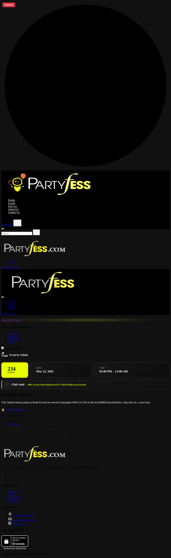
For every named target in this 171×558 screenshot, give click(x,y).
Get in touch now (10, 267)
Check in (13, 336)
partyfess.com (18, 524)
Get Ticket (13, 339)
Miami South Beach (23, 515)
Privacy (12, 494)
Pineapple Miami (11, 320)
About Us (13, 209)
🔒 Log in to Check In (13, 409)
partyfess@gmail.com (23, 520)
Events (11, 203)
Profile (11, 200)
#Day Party (14, 424)
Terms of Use (15, 497)
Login (11, 304)
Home (11, 261)
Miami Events (8, 313)
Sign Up (12, 206)
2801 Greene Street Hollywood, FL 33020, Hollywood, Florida (57, 384)
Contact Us (14, 212)
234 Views (13, 333)
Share (11, 342)
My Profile (7, 224)
